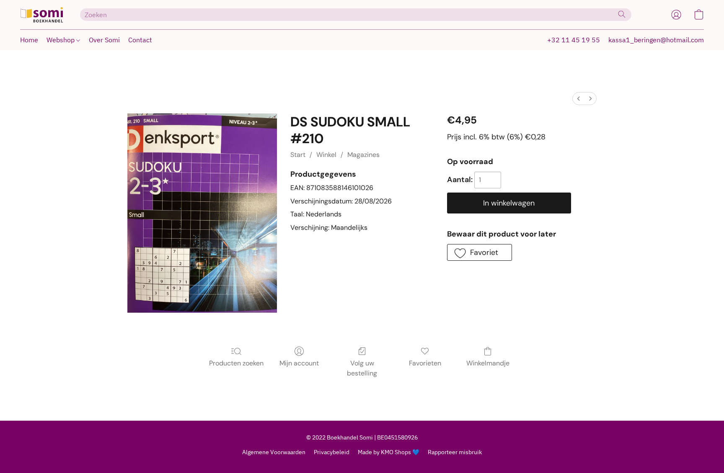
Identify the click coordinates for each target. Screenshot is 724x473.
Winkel (326, 154)
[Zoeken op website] (621, 14)
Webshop (61, 40)
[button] (41, 14)
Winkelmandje (487, 363)
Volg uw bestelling (362, 368)
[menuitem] (578, 99)
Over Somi (104, 40)
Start (297, 154)
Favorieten (425, 363)
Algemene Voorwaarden (273, 452)
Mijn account (299, 363)
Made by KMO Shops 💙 (388, 452)
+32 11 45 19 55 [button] (573, 40)
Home (29, 40)
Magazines (363, 154)
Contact (140, 40)
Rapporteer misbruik (455, 452)
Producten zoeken (236, 363)
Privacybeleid (331, 452)
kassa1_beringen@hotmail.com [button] (656, 40)
